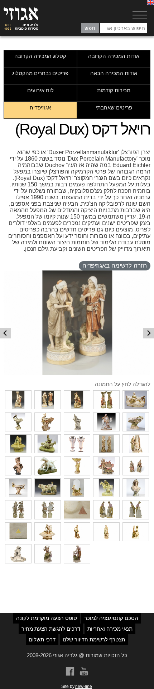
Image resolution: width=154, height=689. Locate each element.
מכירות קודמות (113, 90)
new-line (83, 686)
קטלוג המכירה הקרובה (40, 56)
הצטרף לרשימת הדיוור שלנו (94, 639)
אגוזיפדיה (40, 107)
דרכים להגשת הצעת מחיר (50, 629)
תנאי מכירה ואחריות (110, 629)
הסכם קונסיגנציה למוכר (111, 618)
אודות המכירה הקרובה (113, 56)
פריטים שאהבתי (114, 107)
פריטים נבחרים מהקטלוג (40, 73)
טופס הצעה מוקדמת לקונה (46, 618)
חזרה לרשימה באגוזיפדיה (114, 265)
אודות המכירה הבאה (113, 73)
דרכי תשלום (42, 639)
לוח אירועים (40, 90)
